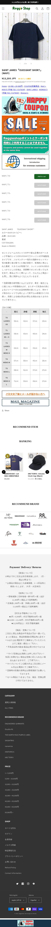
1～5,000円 (9, 773)
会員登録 (8, 839)
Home (4, 86)
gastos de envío (20, 81)
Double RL (9, 729)
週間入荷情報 (10, 702)
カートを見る (10, 828)
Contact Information (13, 873)
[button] (3, 8)
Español (33, 900)
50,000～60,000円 (12, 807)
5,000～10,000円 (11, 779)
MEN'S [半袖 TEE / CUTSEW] (13, 89)
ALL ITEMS (9, 708)
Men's (43, 86)
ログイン (8, 834)
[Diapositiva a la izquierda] (20, 63)
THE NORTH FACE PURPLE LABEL (17, 735)
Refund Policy (10, 867)
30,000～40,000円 (12, 795)
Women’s (24, 93)
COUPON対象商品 (31, 86)
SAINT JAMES (32, 89)
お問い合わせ (10, 862)
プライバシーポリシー (14, 856)
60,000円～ (9, 812)
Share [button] (7, 410)
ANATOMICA (9, 752)
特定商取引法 (10, 850)
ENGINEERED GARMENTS (14, 724)
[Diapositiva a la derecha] (31, 63)
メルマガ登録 (10, 845)
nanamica (9, 746)
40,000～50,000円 (12, 801)
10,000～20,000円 (15, 86)
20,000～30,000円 (12, 790)
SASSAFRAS (9, 740)
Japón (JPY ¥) (16, 900)
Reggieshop (22, 913)
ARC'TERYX (9, 757)
